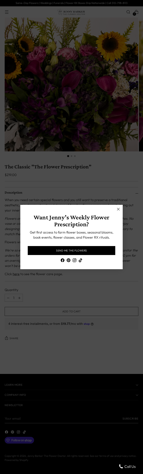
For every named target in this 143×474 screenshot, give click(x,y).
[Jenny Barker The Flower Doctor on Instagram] (74, 261)
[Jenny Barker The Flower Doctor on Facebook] (62, 261)
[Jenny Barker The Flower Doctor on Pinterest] (68, 261)
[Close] (118, 209)
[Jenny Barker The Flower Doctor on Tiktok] (80, 261)
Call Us (130, 466)
